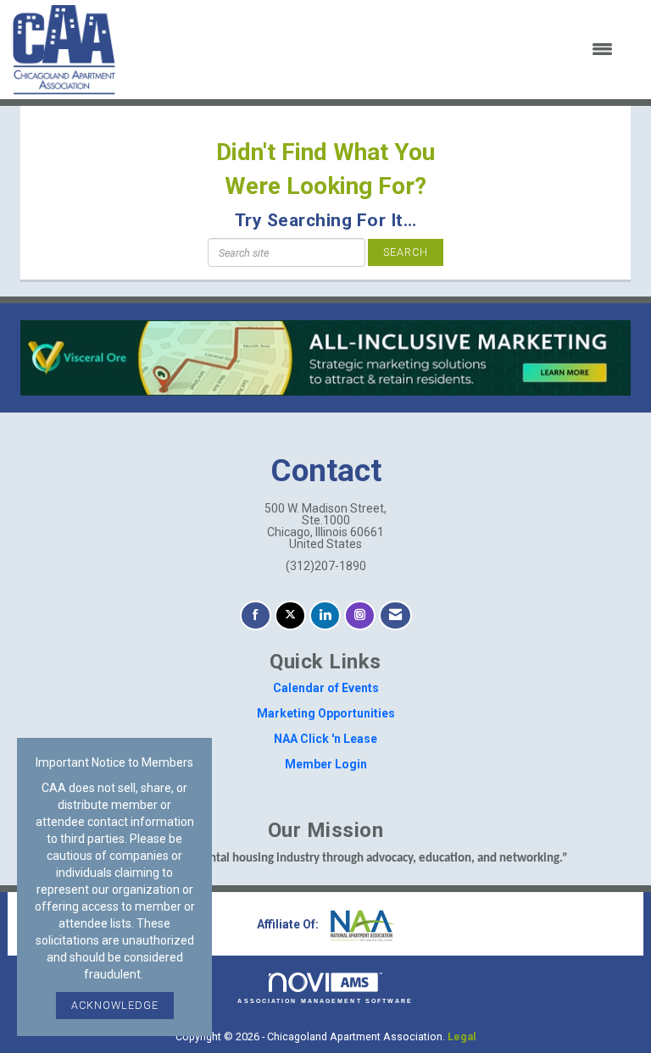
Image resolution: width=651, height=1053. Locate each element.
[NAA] (360, 924)
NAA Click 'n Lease (325, 738)
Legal (462, 1036)
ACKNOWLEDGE (115, 1005)
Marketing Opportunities (326, 713)
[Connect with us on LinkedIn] (325, 615)
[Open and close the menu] (375, 50)
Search (405, 252)
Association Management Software (325, 1001)
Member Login (326, 764)
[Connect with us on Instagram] (360, 615)
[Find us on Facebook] (255, 615)
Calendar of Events (326, 688)
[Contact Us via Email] (395, 615)
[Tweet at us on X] (290, 615)
